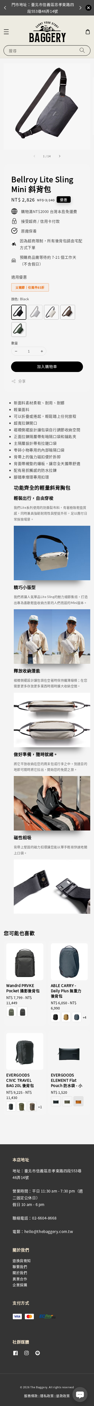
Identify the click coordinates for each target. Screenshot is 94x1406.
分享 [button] (22, 381)
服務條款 (31, 1395)
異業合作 (20, 1278)
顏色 (20, 298)
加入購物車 (47, 366)
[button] (6, 31)
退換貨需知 (22, 1260)
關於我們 (20, 1272)
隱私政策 (47, 1395)
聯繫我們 (20, 1266)
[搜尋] (82, 50)
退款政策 (63, 1395)
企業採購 (20, 1284)
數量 (14, 342)
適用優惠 (19, 277)
